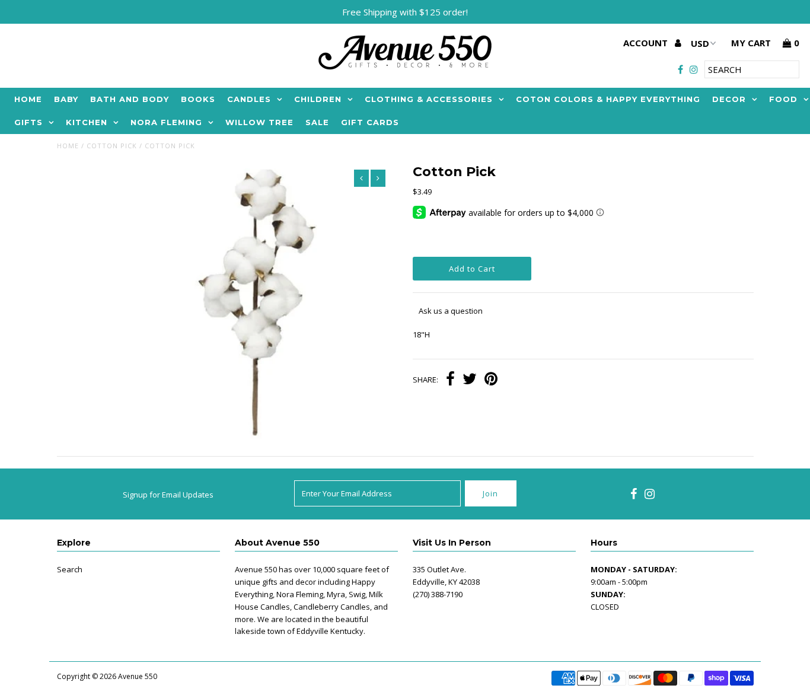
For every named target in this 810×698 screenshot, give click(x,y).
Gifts (28, 122)
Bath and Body (129, 99)
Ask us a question (451, 310)
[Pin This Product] (491, 380)
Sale (317, 122)
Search (69, 569)
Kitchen (86, 122)
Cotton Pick (112, 145)
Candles (249, 99)
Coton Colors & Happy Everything (608, 99)
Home (28, 99)
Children (318, 99)
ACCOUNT (646, 43)
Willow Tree (259, 122)
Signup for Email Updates (168, 494)
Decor (729, 99)
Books (198, 99)
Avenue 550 (137, 676)
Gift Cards (370, 122)
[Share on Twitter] (470, 380)
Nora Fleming (166, 122)
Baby (66, 99)
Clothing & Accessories (429, 99)
